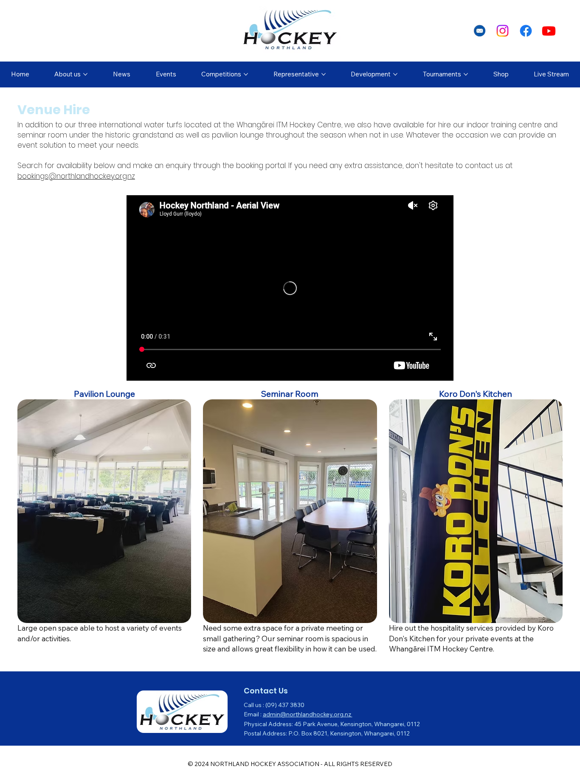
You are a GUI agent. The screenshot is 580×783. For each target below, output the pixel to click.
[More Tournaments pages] (466, 74)
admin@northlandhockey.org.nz (307, 714)
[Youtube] (549, 31)
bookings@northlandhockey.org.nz (76, 176)
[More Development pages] (395, 74)
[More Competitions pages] (246, 74)
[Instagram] (502, 31)
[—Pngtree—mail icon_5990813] (479, 31)
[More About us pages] (85, 74)
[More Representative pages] (323, 74)
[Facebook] (526, 31)
